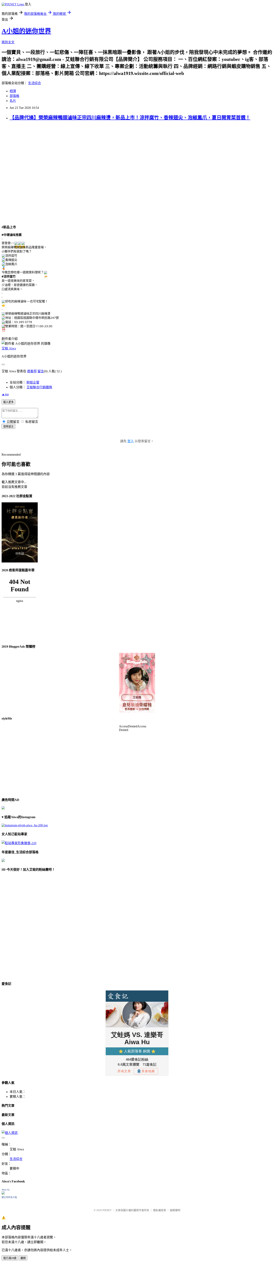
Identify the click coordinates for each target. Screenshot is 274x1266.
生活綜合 (34, 83)
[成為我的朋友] (25, 825)
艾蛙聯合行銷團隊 (39, 387)
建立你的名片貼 (9, 1197)
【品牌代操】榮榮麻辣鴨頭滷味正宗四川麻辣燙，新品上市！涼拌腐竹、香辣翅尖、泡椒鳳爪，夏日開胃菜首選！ (130, 117)
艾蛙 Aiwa (9, 348)
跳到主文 (8, 42)
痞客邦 (32, 371)
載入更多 (8, 402)
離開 (23, 1258)
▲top (5, 394)
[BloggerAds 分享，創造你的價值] (137, 665)
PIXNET (107, 1210)
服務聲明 (175, 1210)
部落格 (14, 96)
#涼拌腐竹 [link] (9, 276)
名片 (13, 100)
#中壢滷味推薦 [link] (12, 235)
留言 (41, 371)
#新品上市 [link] (9, 227)
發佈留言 (8, 426)
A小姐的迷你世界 (26, 31)
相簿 (13, 91)
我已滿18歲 (9, 1258)
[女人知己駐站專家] (19, 843)
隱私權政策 (159, 1210)
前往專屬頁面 (137, 683)
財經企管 (32, 382)
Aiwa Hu (6, 1189)
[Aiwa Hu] (3, 1193)
